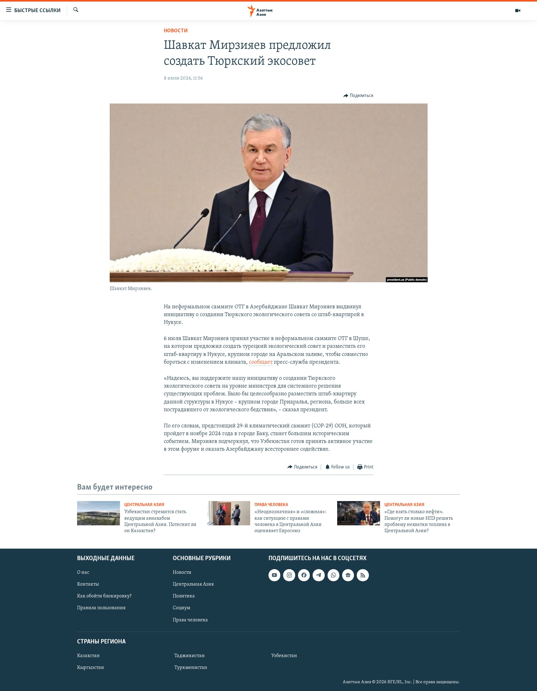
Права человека (271, 505)
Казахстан (88, 655)
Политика (184, 596)
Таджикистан (189, 655)
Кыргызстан (90, 667)
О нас (83, 572)
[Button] (358, 96)
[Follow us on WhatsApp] (333, 575)
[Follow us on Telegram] (318, 575)
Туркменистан (190, 667)
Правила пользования (101, 608)
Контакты (88, 584)
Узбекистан (284, 655)
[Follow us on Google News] (348, 575)
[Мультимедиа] (517, 10)
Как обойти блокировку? (104, 596)
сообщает (261, 362)
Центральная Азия (144, 505)
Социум (181, 608)
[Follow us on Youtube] (274, 575)
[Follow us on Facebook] (304, 575)
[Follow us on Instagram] (289, 575)
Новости (176, 31)
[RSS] (363, 575)
